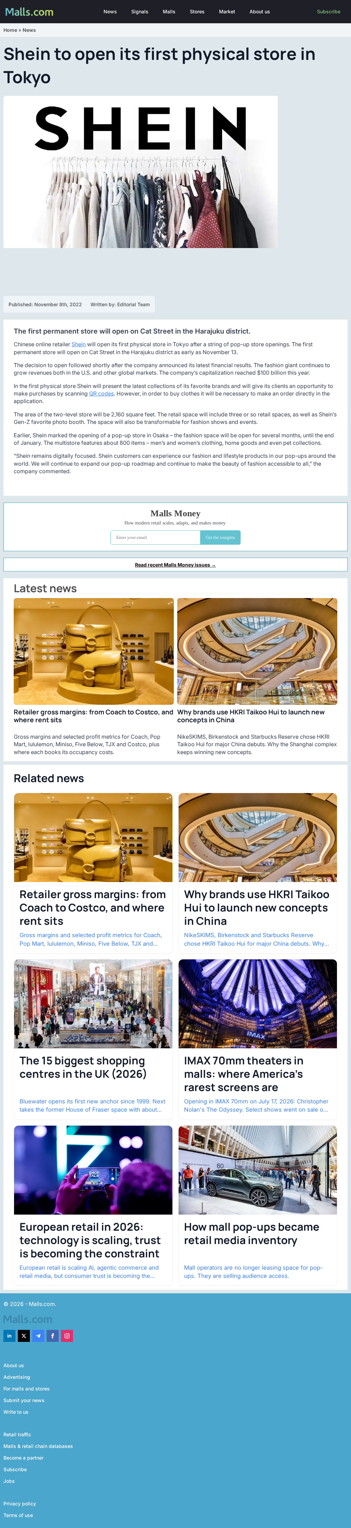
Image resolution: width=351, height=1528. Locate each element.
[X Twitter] (24, 1336)
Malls (169, 11)
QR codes (101, 393)
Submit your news (24, 1400)
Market (227, 11)
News (110, 11)
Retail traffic (17, 1434)
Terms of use (18, 1515)
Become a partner (23, 1458)
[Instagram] (67, 1336)
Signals (139, 11)
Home (10, 30)
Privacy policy (19, 1503)
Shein (79, 344)
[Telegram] (38, 1336)
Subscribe (328, 11)
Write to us (15, 1412)
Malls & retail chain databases (38, 1446)
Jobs (9, 1481)
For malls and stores (26, 1388)
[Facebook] (53, 1336)
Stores (197, 11)
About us (260, 11)
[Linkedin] (9, 1336)
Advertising (16, 1377)
